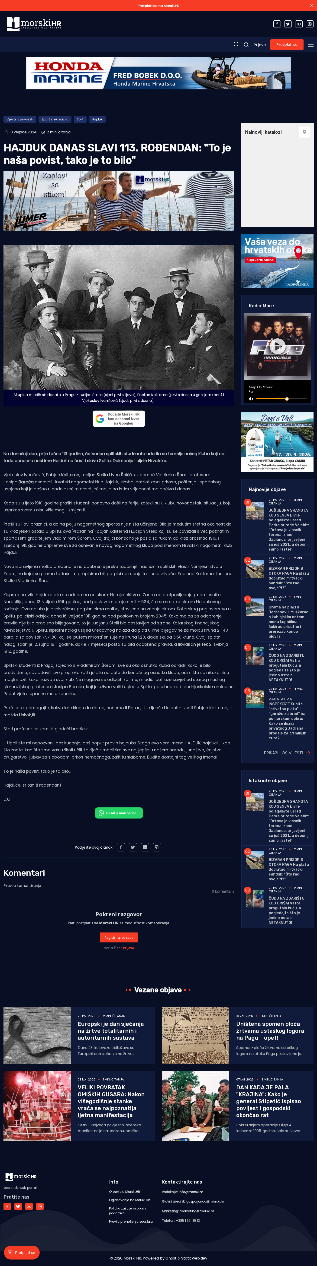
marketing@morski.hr (197, 1211)
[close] (311, 5)
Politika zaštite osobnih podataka (127, 1211)
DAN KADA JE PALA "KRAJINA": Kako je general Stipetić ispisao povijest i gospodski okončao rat (268, 1101)
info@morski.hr (191, 1192)
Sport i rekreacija (55, 119)
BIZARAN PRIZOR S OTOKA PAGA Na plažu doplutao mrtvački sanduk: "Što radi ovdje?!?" (289, 578)
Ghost (171, 1258)
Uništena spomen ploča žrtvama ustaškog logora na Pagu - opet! (270, 1031)
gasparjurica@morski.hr (205, 1201)
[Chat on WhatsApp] (119, 813)
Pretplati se (287, 44)
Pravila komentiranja (22, 885)
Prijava (260, 44)
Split (80, 119)
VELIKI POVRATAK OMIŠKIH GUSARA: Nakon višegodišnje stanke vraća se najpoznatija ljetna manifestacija (111, 1101)
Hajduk (97, 119)
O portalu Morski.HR (124, 1191)
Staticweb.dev (194, 1258)
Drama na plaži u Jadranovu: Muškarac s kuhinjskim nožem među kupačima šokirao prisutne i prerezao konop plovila (288, 622)
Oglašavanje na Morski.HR (129, 1200)
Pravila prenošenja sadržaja (131, 1221)
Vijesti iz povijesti (19, 119)
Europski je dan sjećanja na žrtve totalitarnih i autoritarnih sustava (111, 1031)
